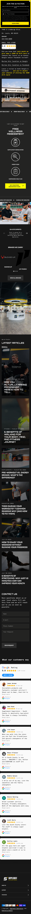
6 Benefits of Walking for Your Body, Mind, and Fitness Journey (15, 437)
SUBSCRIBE (15, 23)
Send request (9, 645)
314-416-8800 (7, 39)
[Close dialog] (29, 1)
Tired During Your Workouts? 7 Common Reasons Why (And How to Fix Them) (14, 510)
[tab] (13, 271)
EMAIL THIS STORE (9, 43)
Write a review (8, 675)
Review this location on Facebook (15, 65)
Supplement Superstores (16, 908)
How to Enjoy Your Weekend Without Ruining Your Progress (14, 544)
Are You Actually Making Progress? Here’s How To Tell (15, 387)
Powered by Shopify (7, 910)
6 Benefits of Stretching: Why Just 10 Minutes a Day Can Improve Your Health (15, 580)
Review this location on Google (15, 61)
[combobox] (4, 14)
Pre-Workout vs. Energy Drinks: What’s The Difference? (15, 475)
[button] (26, 233)
